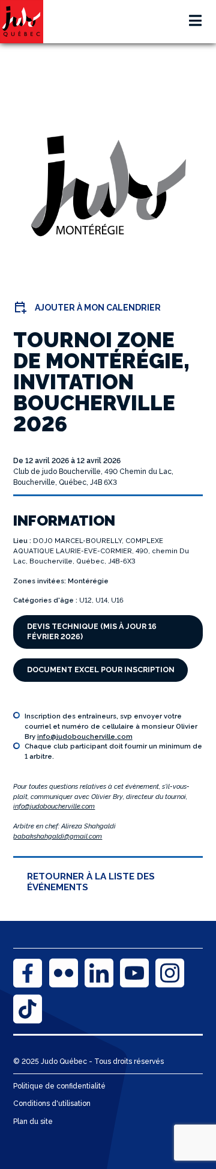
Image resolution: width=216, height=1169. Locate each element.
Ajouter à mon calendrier (98, 307)
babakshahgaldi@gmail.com (57, 836)
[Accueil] (21, 21)
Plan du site (33, 1121)
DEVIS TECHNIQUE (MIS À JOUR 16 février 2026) (92, 631)
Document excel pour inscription (101, 669)
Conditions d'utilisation (52, 1103)
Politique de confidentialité (59, 1086)
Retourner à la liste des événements (91, 882)
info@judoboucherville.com (85, 736)
